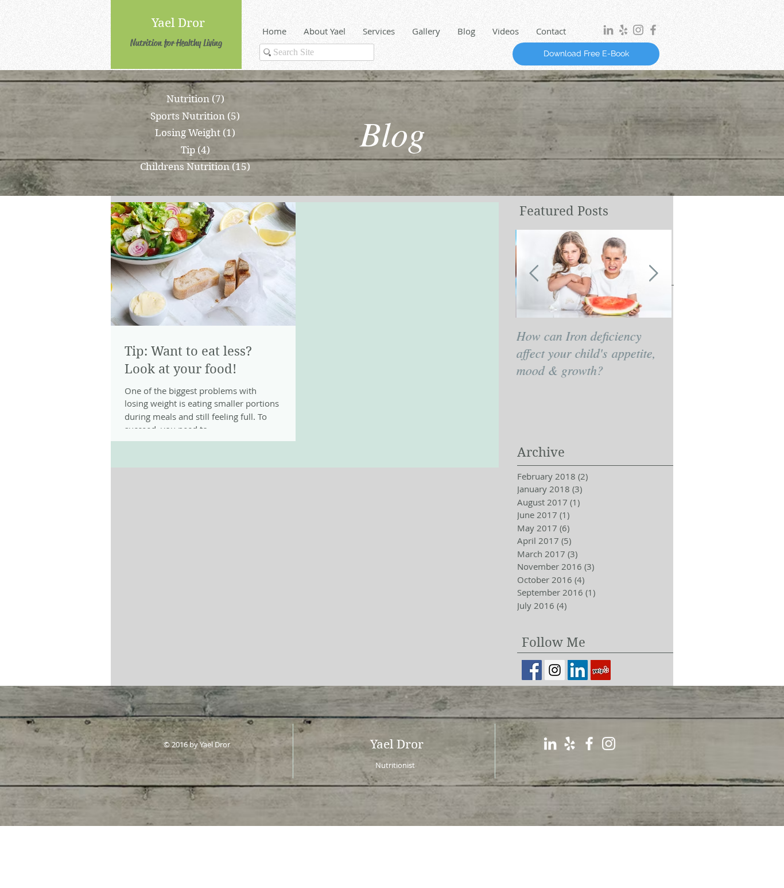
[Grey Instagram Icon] (638, 30)
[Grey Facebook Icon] (653, 30)
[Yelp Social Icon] (601, 670)
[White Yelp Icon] (570, 743)
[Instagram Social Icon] (555, 670)
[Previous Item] (534, 274)
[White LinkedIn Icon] (550, 743)
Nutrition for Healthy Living (176, 43)
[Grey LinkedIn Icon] (608, 30)
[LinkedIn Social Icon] (578, 670)
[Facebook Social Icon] (532, 670)
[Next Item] (653, 274)
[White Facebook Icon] (589, 743)
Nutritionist (395, 765)
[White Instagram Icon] (609, 743)
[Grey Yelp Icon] (623, 30)
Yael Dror (178, 23)
